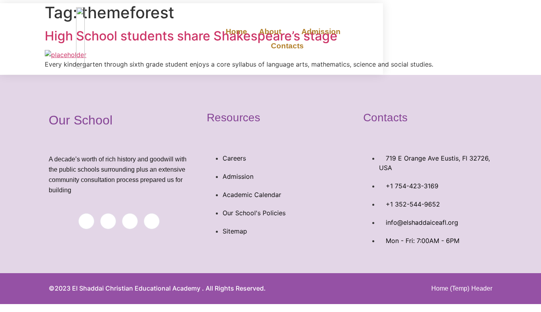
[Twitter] (108, 221)
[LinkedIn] (130, 221)
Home (236, 31)
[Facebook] (86, 221)
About (270, 31)
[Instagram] (152, 221)
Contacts (287, 46)
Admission (321, 31)
